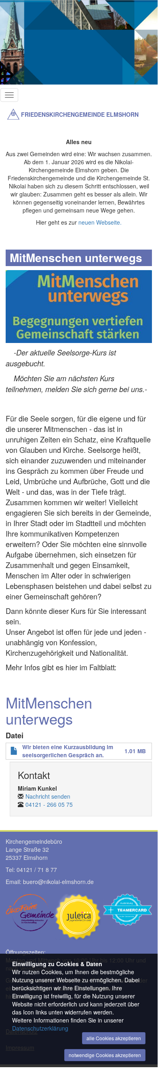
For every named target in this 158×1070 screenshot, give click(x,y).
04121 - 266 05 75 (49, 804)
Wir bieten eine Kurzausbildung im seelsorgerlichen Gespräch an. (67, 751)
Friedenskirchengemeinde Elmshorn (80, 114)
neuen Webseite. (100, 222)
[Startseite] (13, 114)
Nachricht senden (47, 796)
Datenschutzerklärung (40, 1028)
